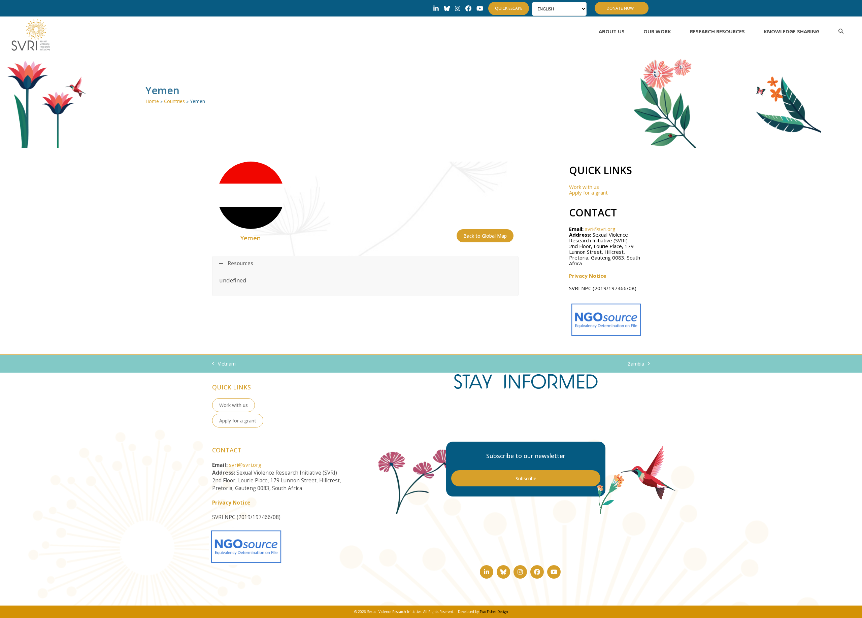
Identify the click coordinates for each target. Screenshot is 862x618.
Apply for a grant (588, 192)
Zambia (636, 364)
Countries (174, 101)
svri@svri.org (600, 229)
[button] (841, 31)
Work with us (584, 186)
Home (152, 101)
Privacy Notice (587, 275)
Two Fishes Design (494, 611)
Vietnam (224, 364)
